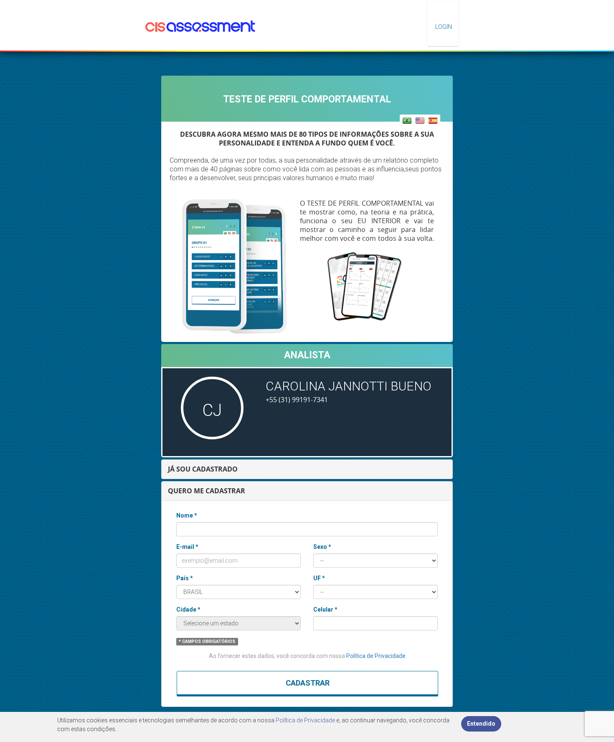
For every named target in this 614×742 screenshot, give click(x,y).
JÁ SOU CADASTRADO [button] (203, 469)
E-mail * (187, 546)
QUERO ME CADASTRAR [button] (206, 490)
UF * (319, 578)
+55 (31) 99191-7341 (297, 399)
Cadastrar (308, 682)
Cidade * (188, 609)
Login (443, 26)
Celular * (325, 609)
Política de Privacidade (376, 656)
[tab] (307, 469)
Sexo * (322, 546)
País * (184, 578)
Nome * (186, 515)
